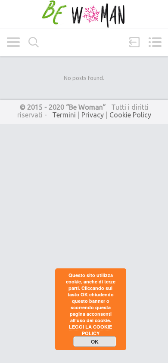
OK (95, 341)
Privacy (92, 115)
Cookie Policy (130, 115)
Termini (64, 115)
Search (33, 42)
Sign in (134, 42)
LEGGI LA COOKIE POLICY (90, 329)
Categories (13, 42)
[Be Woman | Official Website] (84, 14)
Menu (155, 42)
